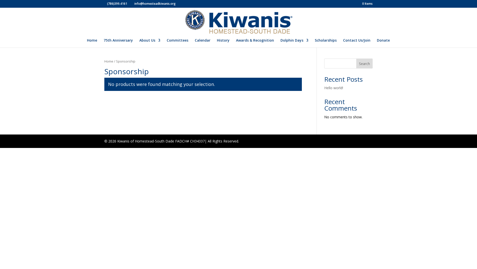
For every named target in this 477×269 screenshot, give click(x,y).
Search (364, 63)
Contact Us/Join (356, 41)
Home (92, 41)
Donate (383, 41)
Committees (177, 41)
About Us (147, 41)
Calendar (202, 41)
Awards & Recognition (255, 41)
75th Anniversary (118, 41)
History (223, 41)
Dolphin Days (291, 41)
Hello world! (333, 87)
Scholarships (326, 41)
